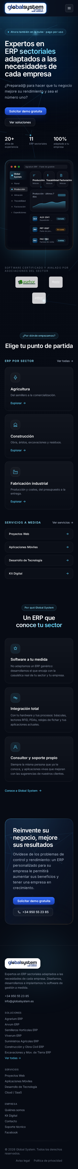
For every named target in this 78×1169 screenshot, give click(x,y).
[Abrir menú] (69, 8)
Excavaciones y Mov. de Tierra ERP (28, 1052)
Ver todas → (65, 361)
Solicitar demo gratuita (25, 111)
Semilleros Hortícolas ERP (21, 1030)
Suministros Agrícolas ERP (22, 1041)
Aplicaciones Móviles (18, 1081)
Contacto (11, 1121)
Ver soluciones (20, 122)
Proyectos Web (15, 1075)
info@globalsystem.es (19, 1001)
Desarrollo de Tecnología (21, 1086)
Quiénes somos (15, 1110)
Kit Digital (11, 1115)
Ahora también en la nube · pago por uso (37, 31)
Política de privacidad (48, 1160)
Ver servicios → (62, 522)
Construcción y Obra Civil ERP (24, 1046)
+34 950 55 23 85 (35, 912)
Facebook (11, 1132)
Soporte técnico (15, 1126)
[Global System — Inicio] (25, 8)
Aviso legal (23, 1160)
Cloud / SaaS (13, 1092)
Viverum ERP (13, 1035)
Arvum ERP (12, 1024)
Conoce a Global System (21, 790)
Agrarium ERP (14, 1018)
